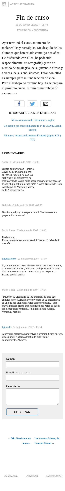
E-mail (18, 372)
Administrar (54, 475)
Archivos (32, 475)
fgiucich (6, 327)
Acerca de (11, 475)
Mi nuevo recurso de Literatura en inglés (32, 120)
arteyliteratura (22, 4)
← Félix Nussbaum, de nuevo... (19, 440)
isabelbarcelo (9, 258)
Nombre (11, 358)
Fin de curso (32, 17)
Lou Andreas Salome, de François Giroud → (46, 440)
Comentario (13, 386)
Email (45, 103)
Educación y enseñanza (32, 30)
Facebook (19, 103)
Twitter (32, 103)
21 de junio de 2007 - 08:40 (32, 24)
